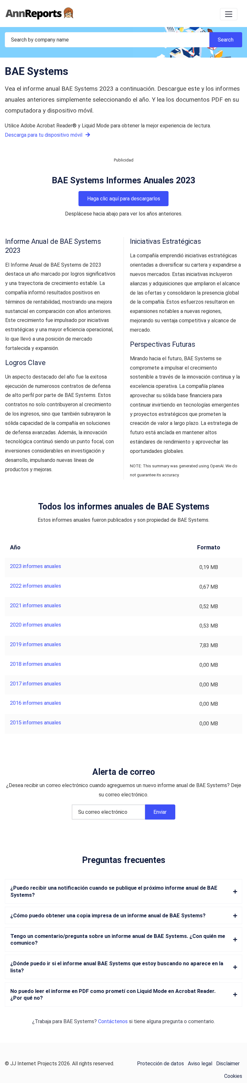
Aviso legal (200, 1063)
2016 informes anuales (35, 703)
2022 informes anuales (35, 586)
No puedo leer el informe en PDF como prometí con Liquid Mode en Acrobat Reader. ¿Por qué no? (112, 994)
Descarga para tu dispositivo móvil (44, 135)
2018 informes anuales (35, 664)
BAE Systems (78, 1021)
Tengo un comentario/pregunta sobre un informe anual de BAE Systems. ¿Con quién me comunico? (117, 939)
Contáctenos (113, 1021)
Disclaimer (228, 1063)
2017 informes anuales (35, 684)
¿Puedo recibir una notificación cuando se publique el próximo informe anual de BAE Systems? (113, 891)
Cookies (233, 1076)
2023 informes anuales (35, 566)
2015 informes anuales (35, 723)
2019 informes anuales (35, 644)
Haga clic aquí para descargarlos (123, 199)
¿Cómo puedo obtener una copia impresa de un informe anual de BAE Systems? (108, 916)
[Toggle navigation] (228, 14)
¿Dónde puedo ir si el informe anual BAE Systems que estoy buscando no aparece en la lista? (116, 966)
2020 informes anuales (35, 625)
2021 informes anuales (35, 605)
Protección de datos (160, 1063)
